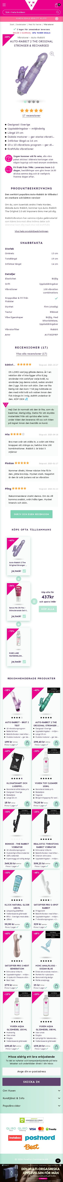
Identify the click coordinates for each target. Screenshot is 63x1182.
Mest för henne (35, 25)
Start (12, 25)
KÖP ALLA (47, 608)
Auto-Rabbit (38, 37)
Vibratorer (49, 25)
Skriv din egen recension (31, 514)
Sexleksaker (21, 25)
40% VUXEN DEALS (41, 33)
